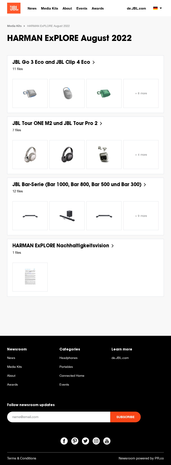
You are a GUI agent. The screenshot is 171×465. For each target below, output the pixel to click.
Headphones (68, 358)
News (11, 358)
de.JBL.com (136, 8)
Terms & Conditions (21, 458)
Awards (12, 384)
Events (64, 384)
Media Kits (14, 26)
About (11, 375)
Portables (66, 366)
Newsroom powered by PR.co (141, 458)
